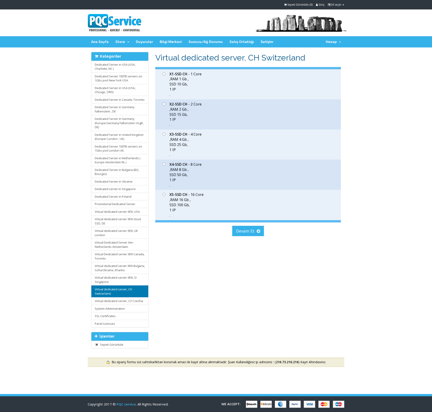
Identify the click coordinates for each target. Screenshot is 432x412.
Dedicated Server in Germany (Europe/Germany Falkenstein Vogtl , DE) (119, 123)
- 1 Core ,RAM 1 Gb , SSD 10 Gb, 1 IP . (185, 84)
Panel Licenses (105, 324)
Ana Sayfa (100, 42)
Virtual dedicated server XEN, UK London (116, 233)
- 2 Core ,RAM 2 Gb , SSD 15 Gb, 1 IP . (185, 114)
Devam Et (246, 231)
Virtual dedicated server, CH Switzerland (113, 291)
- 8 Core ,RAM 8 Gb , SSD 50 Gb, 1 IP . (185, 174)
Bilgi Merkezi (171, 42)
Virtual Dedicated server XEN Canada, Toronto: (119, 256)
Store (121, 42)
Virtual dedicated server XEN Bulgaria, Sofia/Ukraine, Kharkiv (120, 268)
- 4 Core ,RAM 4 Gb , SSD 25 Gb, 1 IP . (185, 144)
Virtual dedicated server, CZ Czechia (119, 301)
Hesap (332, 42)
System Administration (110, 309)
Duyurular (144, 42)
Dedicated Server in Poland (113, 197)
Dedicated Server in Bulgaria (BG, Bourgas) (117, 172)
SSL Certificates (105, 316)
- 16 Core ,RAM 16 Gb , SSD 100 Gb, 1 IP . (186, 204)
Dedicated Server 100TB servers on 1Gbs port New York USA (118, 78)
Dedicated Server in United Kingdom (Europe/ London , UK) (119, 137)
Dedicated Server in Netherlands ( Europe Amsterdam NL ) (117, 160)
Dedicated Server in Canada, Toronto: (120, 100)
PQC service (126, 404)
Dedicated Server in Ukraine (114, 181)
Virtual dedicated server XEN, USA (117, 212)
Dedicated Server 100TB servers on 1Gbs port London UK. (118, 148)
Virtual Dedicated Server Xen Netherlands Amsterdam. (114, 244)
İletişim (267, 42)
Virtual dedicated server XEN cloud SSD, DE (118, 221)
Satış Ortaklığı (242, 42)
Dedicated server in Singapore (115, 189)
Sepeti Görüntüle (111, 345)
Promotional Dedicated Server (115, 204)
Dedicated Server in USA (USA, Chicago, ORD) (115, 90)
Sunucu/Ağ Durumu (206, 42)
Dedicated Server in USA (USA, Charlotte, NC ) (115, 67)
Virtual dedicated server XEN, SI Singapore (116, 279)
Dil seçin (336, 5)
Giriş (321, 5)
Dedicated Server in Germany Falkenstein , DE (114, 109)
